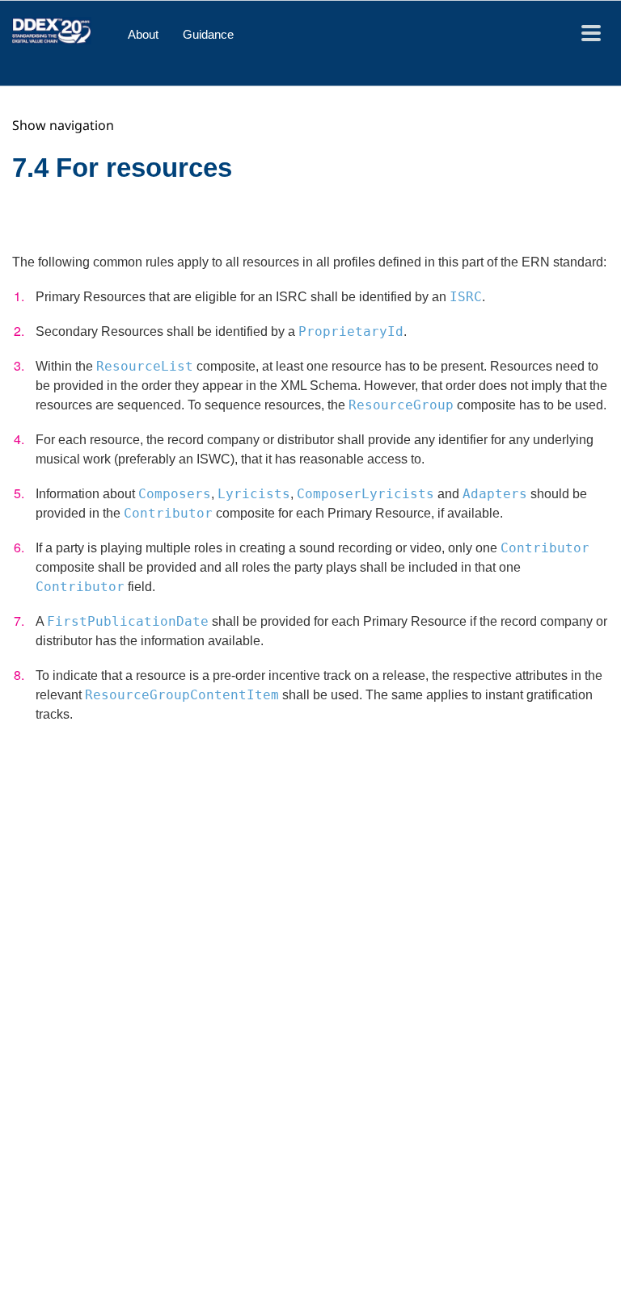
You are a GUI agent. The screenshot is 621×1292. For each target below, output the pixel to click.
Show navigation (63, 125)
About (143, 34)
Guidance (208, 34)
